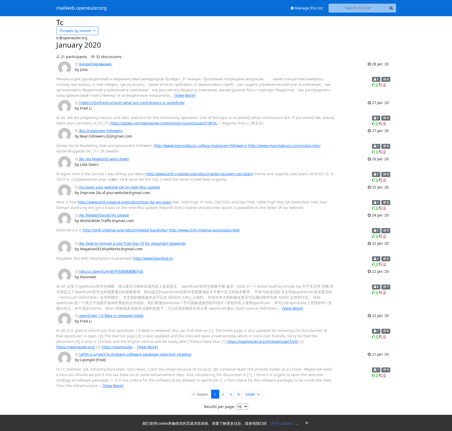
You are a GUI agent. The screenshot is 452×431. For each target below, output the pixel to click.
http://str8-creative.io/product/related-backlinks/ (125, 230)
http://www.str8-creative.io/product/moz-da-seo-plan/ (125, 202)
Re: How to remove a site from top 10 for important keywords (132, 243)
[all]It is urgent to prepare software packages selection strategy (134, 354)
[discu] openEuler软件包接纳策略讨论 (110, 271)
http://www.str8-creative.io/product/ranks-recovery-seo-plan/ (199, 173)
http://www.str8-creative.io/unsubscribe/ (204, 230)
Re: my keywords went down (103, 158)
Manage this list (308, 7)
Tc (59, 22)
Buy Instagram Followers (100, 130)
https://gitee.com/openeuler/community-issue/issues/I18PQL (163, 123)
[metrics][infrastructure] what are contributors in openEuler (131, 102)
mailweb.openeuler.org (81, 8)
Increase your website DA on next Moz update (119, 187)
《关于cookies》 (282, 423)
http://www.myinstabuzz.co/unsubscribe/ (284, 145)
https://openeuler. (117, 346)
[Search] (391, 8)
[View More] (184, 95)
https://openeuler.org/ (75, 346)
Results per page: (219, 406)
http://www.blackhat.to (153, 258)
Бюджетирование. (95, 63)
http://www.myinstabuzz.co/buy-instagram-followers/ (200, 145)
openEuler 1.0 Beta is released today (110, 315)
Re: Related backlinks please (103, 215)
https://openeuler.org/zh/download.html (262, 341)
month (75, 30)
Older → (252, 394)
